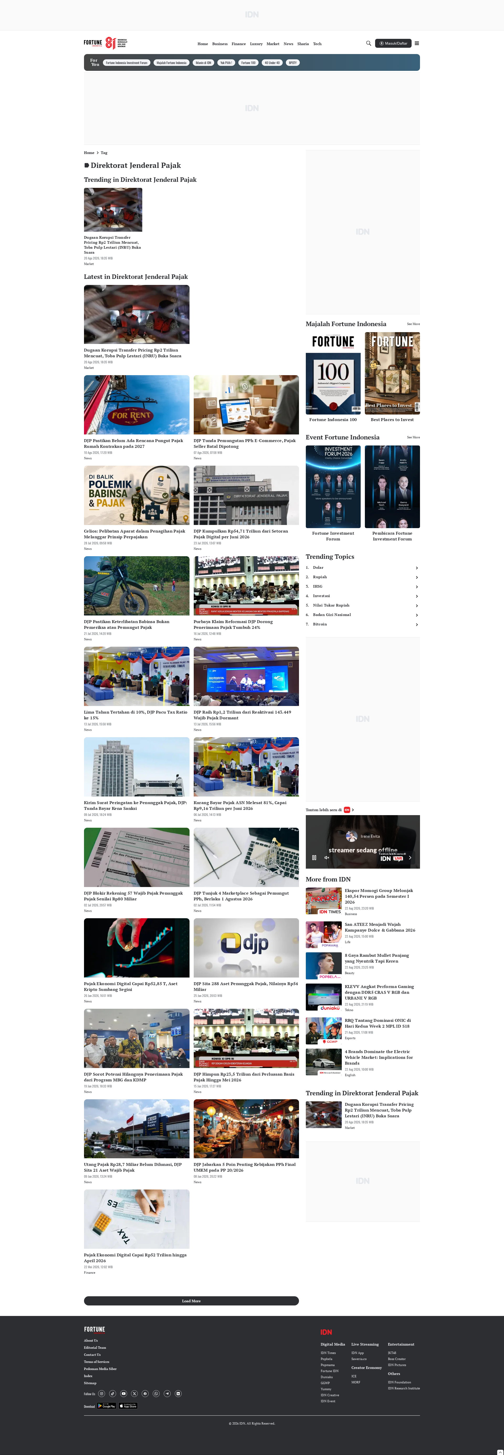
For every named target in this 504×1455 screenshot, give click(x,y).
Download (89, 1406)
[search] (369, 43)
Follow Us (89, 1394)
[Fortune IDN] (106, 43)
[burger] (417, 43)
